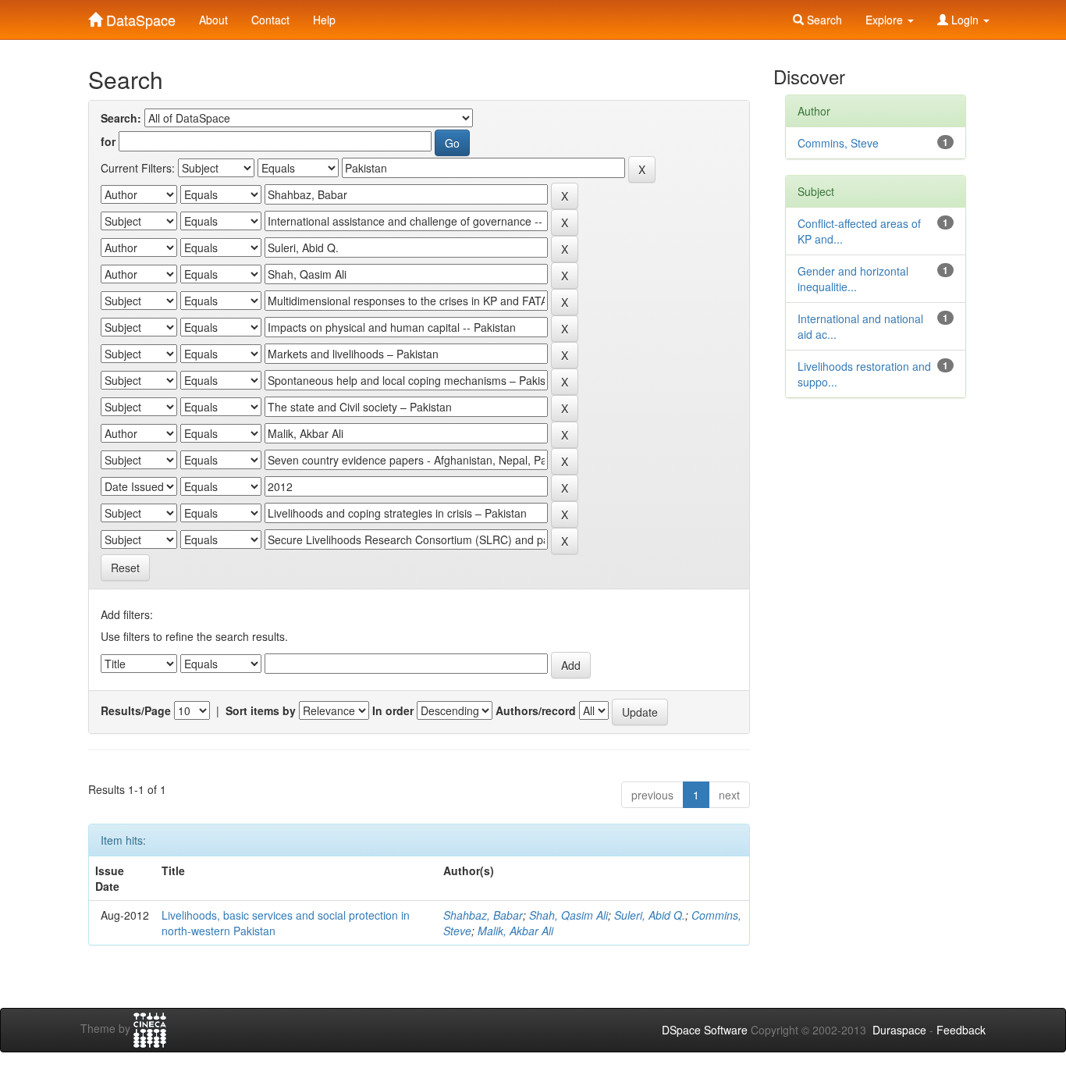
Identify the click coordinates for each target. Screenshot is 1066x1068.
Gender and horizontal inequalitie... (853, 278)
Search (823, 19)
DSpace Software (705, 1030)
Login (965, 19)
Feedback (961, 1030)
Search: (121, 118)
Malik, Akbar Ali (515, 930)
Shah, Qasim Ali (568, 915)
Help (324, 19)
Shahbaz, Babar (483, 915)
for (108, 141)
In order (393, 710)
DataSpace (139, 16)
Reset (125, 567)
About (213, 19)
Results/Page (136, 710)
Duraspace (899, 1030)
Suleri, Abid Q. (649, 915)
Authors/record (536, 710)
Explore (885, 19)
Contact (270, 19)
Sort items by (261, 710)
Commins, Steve (838, 143)
